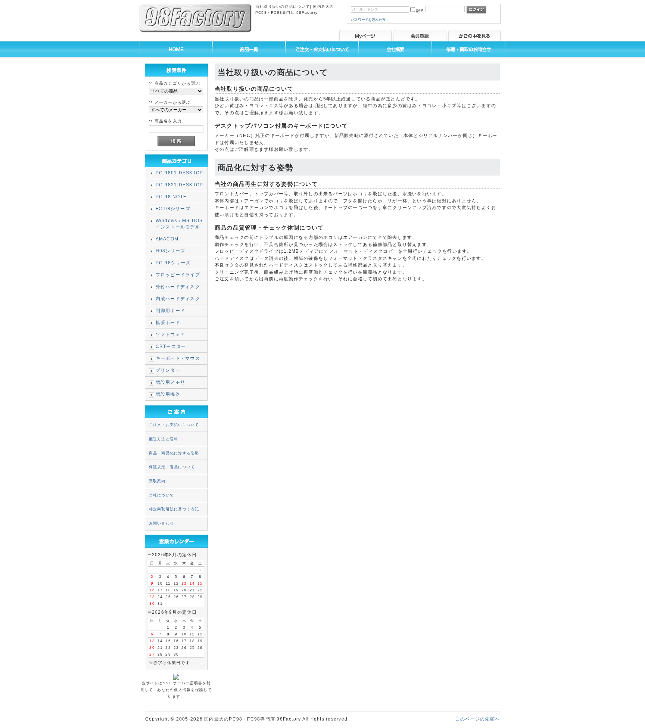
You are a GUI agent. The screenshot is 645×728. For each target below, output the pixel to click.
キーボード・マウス (178, 358)
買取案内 (157, 481)
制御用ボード (170, 310)
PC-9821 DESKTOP (179, 184)
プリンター (168, 370)
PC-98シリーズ (173, 262)
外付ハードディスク (178, 286)
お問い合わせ (161, 523)
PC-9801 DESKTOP (179, 172)
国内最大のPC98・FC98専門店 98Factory (252, 719)
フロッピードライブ (178, 274)
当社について (161, 495)
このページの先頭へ (477, 719)
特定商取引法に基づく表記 (174, 509)
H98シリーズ (171, 250)
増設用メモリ (170, 382)
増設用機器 (168, 394)
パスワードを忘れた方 (368, 20)
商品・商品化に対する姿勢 (174, 453)
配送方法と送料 (163, 439)
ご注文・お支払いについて (174, 425)
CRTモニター (171, 346)
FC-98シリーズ (173, 208)
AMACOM (167, 239)
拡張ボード (168, 322)
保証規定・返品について (172, 467)
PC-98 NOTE (171, 196)
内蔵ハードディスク (178, 298)
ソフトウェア (170, 334)
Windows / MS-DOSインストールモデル (179, 224)
